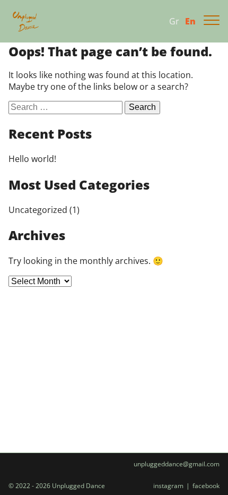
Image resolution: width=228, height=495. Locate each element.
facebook (206, 486)
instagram (168, 486)
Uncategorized (37, 210)
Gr (174, 21)
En (190, 21)
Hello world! (32, 159)
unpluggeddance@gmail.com (177, 464)
